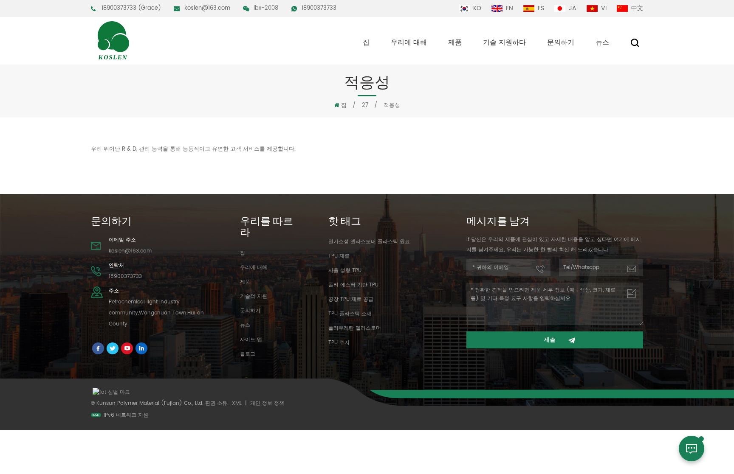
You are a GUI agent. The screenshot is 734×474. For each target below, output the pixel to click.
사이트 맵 (251, 340)
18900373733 (319, 8)
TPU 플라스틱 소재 (350, 314)
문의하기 (560, 42)
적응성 (392, 105)
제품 (455, 42)
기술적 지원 (253, 296)
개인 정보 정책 (267, 403)
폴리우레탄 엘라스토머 (354, 328)
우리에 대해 (409, 42)
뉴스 (602, 42)
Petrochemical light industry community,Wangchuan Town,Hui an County (156, 313)
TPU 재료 (339, 256)
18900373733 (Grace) (131, 8)
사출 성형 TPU (344, 270)
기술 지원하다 (504, 42)
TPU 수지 (339, 343)
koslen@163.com (207, 8)
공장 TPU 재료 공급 (350, 299)
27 (365, 105)
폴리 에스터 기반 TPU (353, 285)
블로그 (247, 354)
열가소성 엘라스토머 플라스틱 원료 (369, 242)
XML (237, 403)
